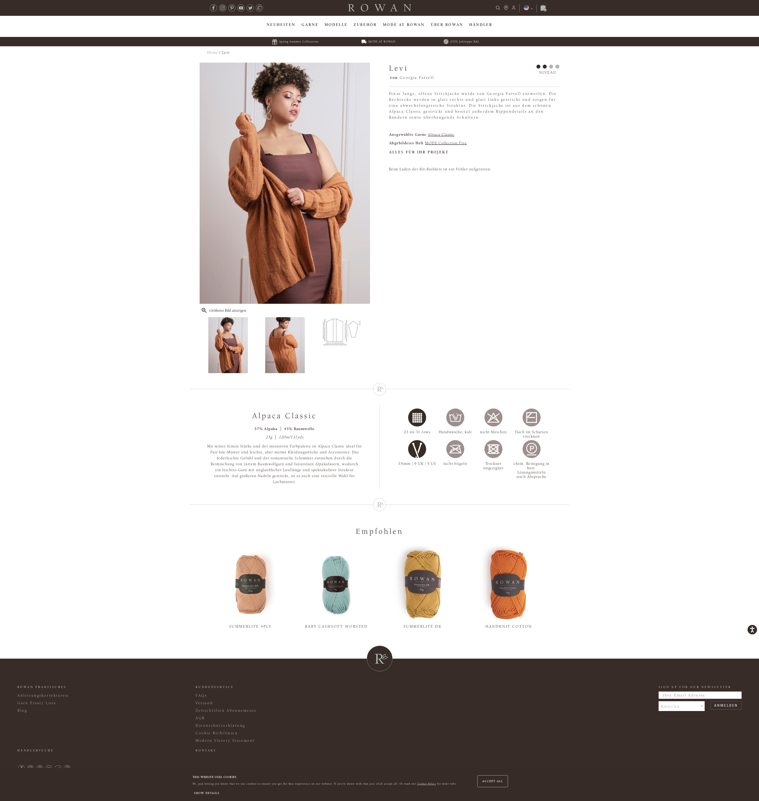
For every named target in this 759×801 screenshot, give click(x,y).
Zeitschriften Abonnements (226, 710)
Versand (204, 703)
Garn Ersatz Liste (37, 703)
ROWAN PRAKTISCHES (42, 687)
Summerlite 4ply (250, 626)
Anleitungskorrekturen (42, 695)
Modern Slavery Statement (225, 740)
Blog (22, 710)
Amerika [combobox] (670, 706)
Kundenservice (214, 687)
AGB (200, 718)
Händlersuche (35, 750)
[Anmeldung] (513, 9)
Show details (207, 793)
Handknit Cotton (508, 626)
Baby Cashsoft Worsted (336, 626)
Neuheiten (281, 24)
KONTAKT (206, 750)
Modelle (336, 24)
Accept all (492, 781)
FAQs (201, 695)
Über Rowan (447, 24)
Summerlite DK (422, 626)
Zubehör (365, 24)
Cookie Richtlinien (216, 733)
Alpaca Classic (441, 134)
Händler (480, 24)
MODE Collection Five (446, 143)
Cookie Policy (426, 783)
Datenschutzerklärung (220, 725)
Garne (309, 24)
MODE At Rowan (404, 24)
